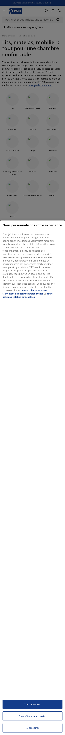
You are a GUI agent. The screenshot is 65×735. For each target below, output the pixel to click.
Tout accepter (32, 704)
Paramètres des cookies (32, 716)
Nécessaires (33, 727)
